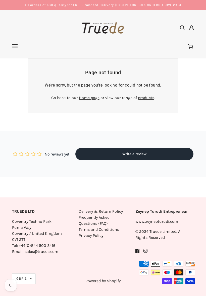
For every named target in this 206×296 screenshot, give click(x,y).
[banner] (103, 27)
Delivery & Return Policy (101, 211)
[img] (182, 28)
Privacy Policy (91, 235)
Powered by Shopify (103, 280)
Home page (89, 97)
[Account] (191, 28)
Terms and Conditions (99, 229)
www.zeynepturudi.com (156, 221)
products (146, 97)
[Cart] (191, 47)
